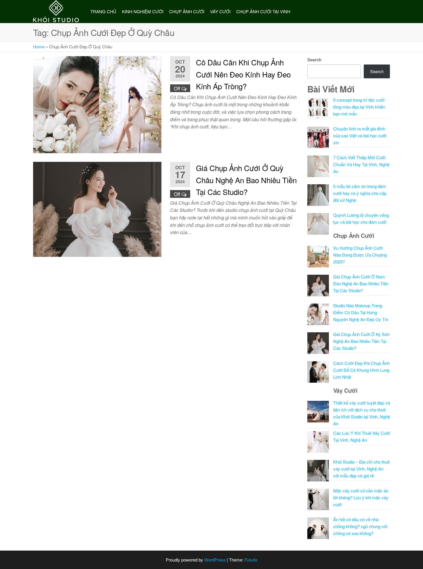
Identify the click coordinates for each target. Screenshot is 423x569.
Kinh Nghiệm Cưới (142, 11)
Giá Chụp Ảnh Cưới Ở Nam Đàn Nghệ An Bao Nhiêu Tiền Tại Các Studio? (360, 283)
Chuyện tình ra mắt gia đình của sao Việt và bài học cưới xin (359, 135)
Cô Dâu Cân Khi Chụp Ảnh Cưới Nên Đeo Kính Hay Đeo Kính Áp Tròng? (243, 74)
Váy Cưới (220, 11)
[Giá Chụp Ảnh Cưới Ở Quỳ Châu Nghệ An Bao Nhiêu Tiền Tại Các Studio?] (97, 209)
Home (39, 46)
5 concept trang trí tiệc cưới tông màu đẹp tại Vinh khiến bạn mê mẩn (359, 107)
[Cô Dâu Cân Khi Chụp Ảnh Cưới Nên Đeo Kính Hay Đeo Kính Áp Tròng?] (97, 104)
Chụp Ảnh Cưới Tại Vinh (263, 11)
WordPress (215, 560)
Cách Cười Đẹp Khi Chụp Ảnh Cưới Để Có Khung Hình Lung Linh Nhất (361, 370)
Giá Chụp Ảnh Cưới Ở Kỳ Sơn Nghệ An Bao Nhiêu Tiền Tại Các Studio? (361, 341)
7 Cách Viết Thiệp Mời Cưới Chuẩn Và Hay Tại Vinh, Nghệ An (361, 164)
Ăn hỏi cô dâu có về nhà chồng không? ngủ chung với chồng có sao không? (360, 526)
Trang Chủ (103, 11)
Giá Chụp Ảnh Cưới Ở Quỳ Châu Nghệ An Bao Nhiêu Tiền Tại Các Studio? (246, 179)
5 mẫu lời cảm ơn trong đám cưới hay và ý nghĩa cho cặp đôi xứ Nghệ (359, 193)
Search (314, 59)
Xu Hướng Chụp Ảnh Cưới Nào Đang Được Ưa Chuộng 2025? (360, 255)
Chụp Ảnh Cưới (186, 11)
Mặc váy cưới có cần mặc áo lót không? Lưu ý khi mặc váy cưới (360, 497)
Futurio (251, 560)
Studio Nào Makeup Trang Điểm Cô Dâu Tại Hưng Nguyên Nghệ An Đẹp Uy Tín (360, 312)
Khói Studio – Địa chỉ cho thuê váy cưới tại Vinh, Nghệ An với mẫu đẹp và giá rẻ (361, 469)
